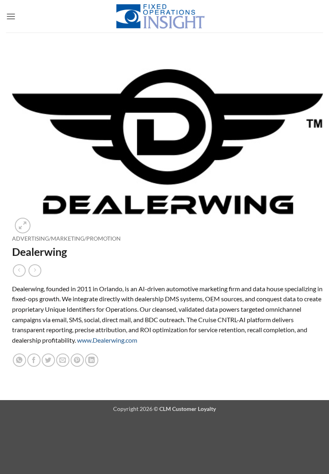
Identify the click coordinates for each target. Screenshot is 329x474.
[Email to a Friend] (62, 360)
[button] (11, 16)
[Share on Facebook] (34, 360)
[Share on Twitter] (48, 360)
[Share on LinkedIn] (91, 360)
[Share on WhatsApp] (19, 360)
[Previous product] (34, 270)
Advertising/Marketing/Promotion (66, 238)
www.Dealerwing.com (107, 340)
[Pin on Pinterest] (77, 360)
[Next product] (19, 270)
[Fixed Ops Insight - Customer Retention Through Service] (160, 16)
